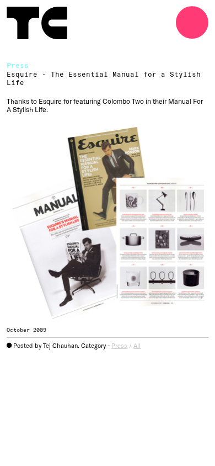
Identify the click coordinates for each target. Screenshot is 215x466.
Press (119, 345)
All (137, 345)
